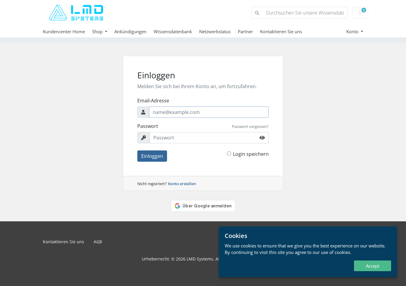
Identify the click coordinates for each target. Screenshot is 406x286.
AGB (98, 241)
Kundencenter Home (64, 31)
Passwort (147, 126)
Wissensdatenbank (173, 31)
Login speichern (251, 154)
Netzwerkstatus (215, 31)
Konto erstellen (182, 183)
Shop (98, 31)
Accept (372, 266)
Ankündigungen (130, 31)
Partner (245, 31)
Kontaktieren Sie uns (281, 31)
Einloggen (152, 156)
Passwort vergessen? (250, 126)
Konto (353, 31)
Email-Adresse (153, 100)
